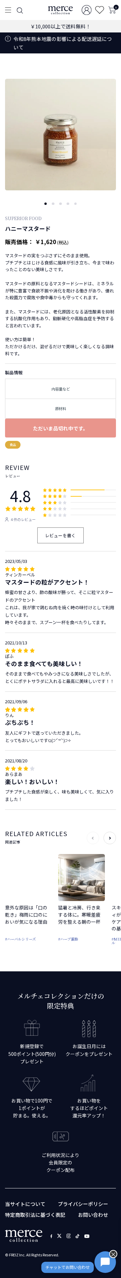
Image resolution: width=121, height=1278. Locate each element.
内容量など (60, 389)
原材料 (60, 408)
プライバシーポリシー (83, 1203)
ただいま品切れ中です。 (60, 428)
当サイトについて (25, 1203)
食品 (13, 444)
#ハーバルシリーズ (20, 939)
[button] (45, 204)
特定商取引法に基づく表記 (35, 1214)
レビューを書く (60, 535)
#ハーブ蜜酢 (68, 939)
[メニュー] (8, 10)
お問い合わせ (93, 1214)
